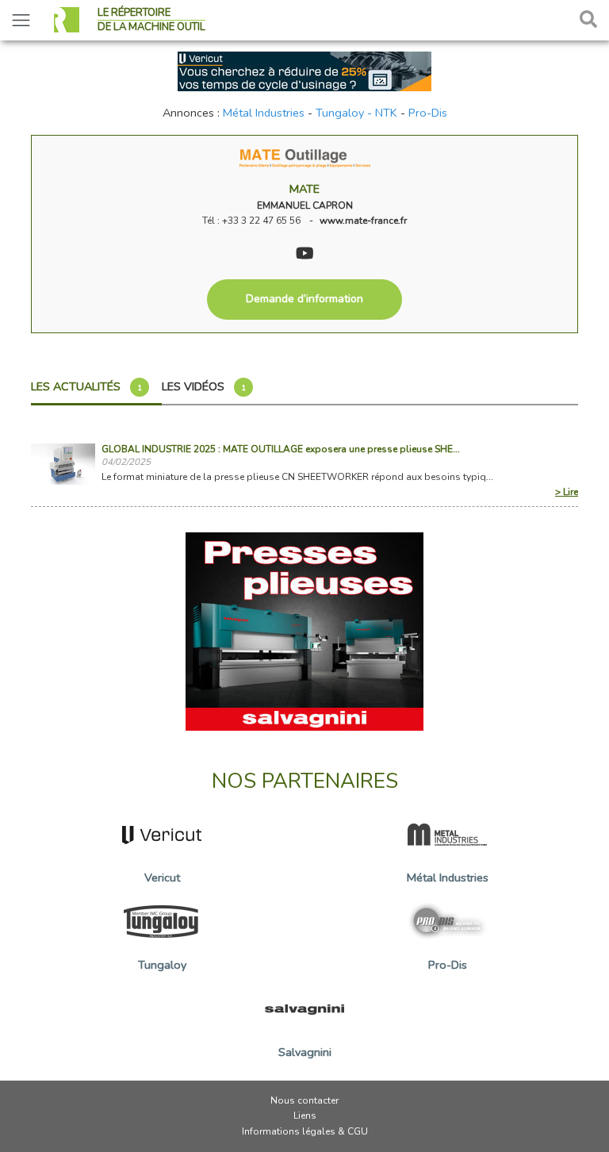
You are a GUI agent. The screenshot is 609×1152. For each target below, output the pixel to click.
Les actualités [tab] (86, 386)
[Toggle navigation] (21, 20)
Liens (304, 1115)
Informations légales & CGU (305, 1131)
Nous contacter (304, 1100)
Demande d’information (304, 298)
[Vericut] (304, 70)
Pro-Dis (427, 113)
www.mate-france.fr (363, 220)
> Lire (566, 492)
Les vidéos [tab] (204, 386)
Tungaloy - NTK (356, 113)
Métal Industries (263, 113)
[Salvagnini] (304, 631)
